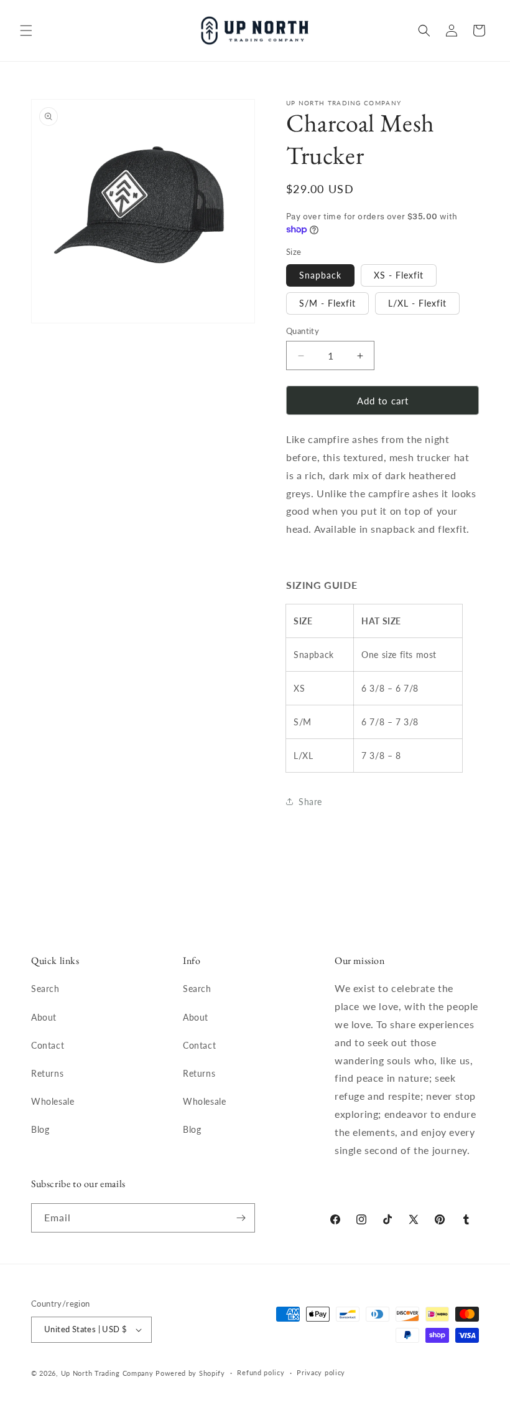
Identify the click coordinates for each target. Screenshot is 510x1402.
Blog (40, 1129)
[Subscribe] (240, 1218)
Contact (47, 1045)
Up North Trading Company (107, 1373)
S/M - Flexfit (327, 303)
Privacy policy (321, 1372)
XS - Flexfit (399, 275)
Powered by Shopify (190, 1373)
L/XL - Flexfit (417, 303)
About (44, 1017)
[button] (26, 30)
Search (45, 988)
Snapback (320, 275)
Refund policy (260, 1372)
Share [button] (310, 801)
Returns (47, 1073)
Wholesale (52, 1101)
